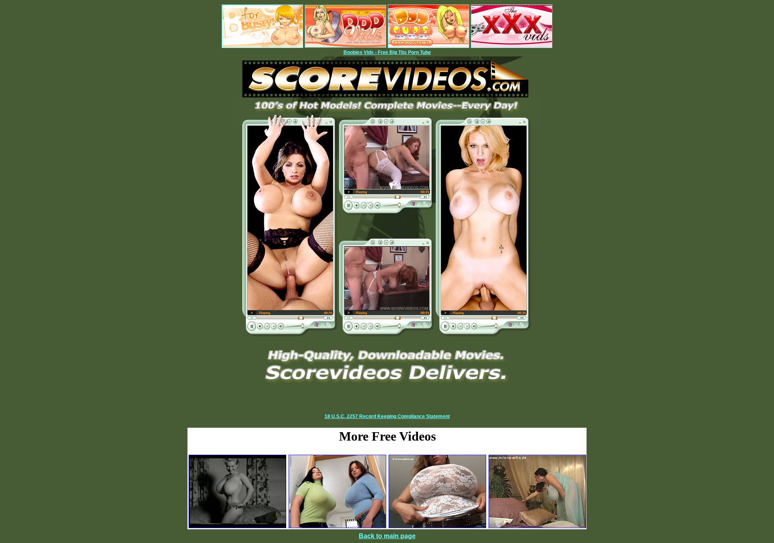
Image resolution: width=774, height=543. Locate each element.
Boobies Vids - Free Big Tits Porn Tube (387, 52)
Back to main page (387, 536)
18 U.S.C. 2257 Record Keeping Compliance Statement (387, 416)
